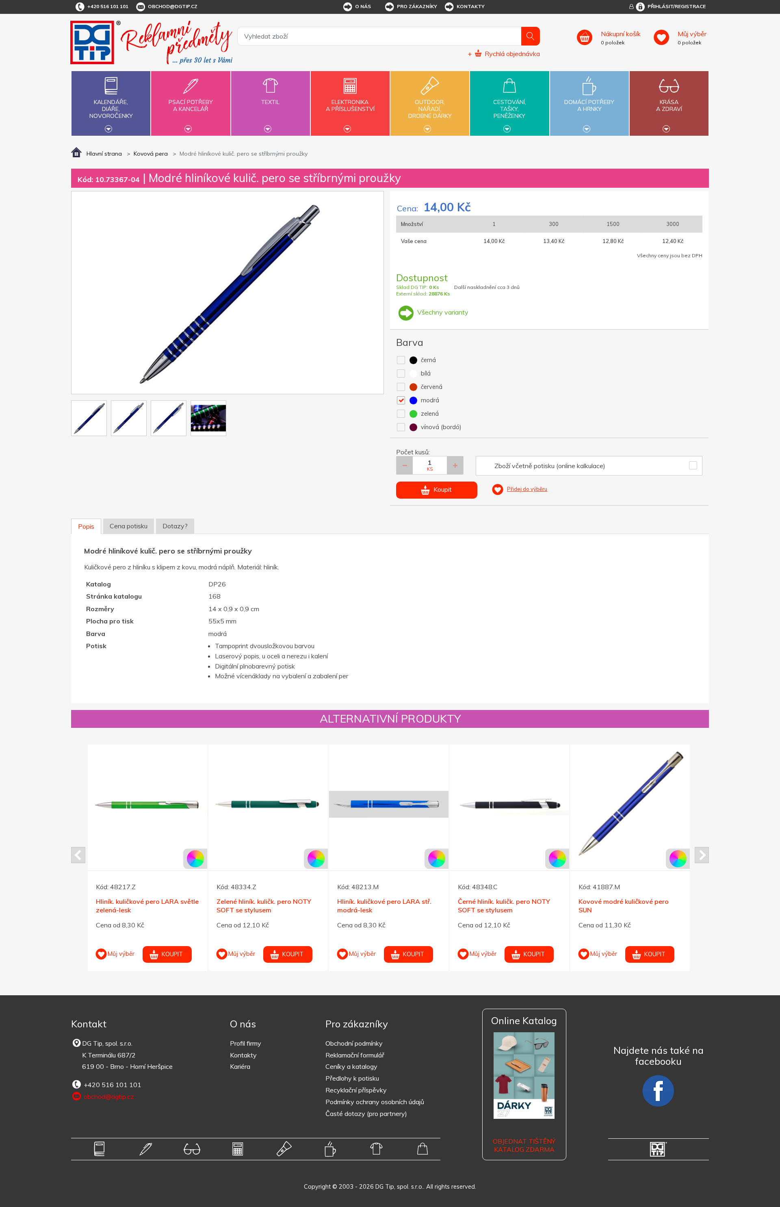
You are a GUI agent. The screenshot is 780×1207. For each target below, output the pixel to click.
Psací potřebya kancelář (191, 105)
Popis (86, 526)
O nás (363, 6)
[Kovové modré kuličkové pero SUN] (630, 804)
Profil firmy (245, 1043)
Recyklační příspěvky (356, 1090)
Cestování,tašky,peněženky (509, 108)
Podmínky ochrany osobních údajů (374, 1102)
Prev (78, 855)
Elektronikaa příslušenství (350, 105)
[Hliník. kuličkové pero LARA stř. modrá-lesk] (388, 804)
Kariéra (240, 1066)
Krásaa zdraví (669, 105)
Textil (270, 102)
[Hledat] (530, 36)
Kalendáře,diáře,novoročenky (111, 108)
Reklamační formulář (354, 1055)
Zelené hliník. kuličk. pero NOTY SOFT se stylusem (264, 905)
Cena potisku (128, 526)
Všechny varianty (442, 312)
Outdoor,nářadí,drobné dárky (430, 108)
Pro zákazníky (417, 6)
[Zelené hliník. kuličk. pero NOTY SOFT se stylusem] (268, 804)
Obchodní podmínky (354, 1043)
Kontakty (471, 6)
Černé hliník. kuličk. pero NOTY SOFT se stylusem (504, 905)
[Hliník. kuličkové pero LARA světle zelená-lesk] (147, 804)
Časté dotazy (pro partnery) (366, 1113)
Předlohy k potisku (352, 1078)
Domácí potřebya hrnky (589, 105)
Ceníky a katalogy (351, 1066)
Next (702, 855)
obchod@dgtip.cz (172, 6)
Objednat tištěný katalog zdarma (524, 1145)
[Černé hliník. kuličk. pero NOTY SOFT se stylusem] (509, 804)
